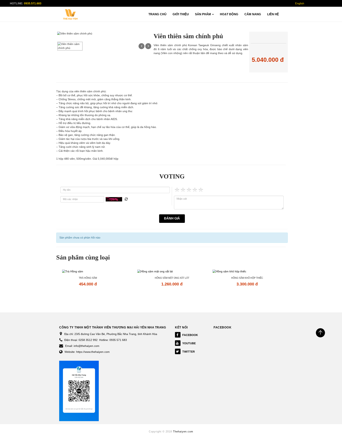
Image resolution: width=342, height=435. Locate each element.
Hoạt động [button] (229, 14)
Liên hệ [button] (273, 14)
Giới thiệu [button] (181, 14)
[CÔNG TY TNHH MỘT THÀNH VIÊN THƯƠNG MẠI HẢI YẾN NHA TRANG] (70, 14)
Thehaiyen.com (183, 431)
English (299, 3)
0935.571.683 (32, 3)
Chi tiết (88, 295)
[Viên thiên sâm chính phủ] (70, 46)
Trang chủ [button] (157, 14)
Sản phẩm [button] (203, 14)
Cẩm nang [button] (252, 14)
